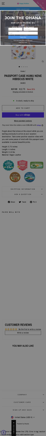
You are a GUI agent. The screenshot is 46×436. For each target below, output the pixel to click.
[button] (43, 13)
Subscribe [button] (23, 37)
